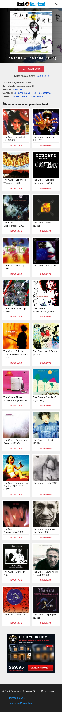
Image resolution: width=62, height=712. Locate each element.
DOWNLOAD (33, 69)
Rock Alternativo (21, 93)
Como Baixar (43, 75)
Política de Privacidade (20, 703)
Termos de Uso (17, 698)
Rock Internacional (41, 93)
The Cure (17, 89)
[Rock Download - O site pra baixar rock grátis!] (31, 3)
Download (16, 145)
